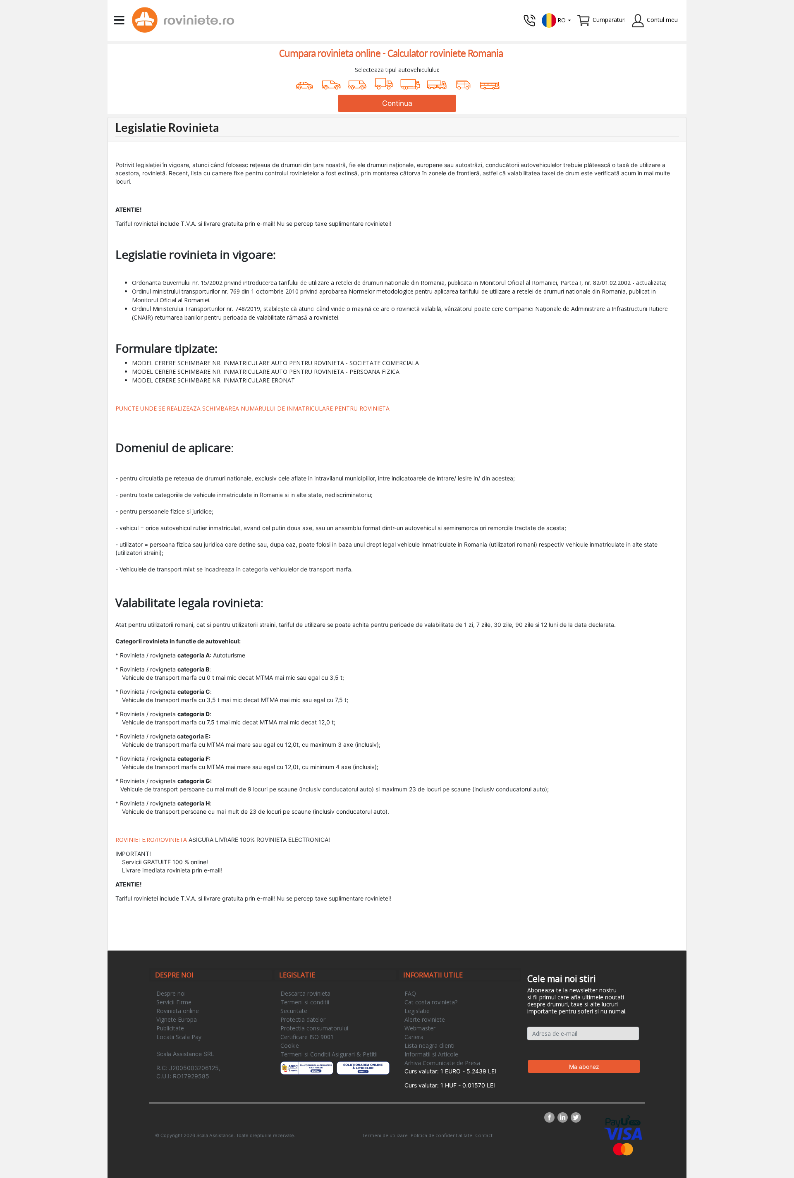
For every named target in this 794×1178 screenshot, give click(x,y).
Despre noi (171, 993)
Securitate (293, 1011)
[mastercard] (623, 1148)
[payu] (623, 1121)
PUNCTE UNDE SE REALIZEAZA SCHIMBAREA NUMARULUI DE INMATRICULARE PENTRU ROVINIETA (252, 408)
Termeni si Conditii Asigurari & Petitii (329, 1054)
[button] (557, 19)
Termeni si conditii (304, 1002)
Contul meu (662, 20)
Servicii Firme (173, 1002)
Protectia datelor (302, 1019)
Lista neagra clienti (429, 1045)
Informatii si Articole (431, 1054)
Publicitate (170, 1028)
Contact (484, 1135)
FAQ (410, 993)
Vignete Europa (176, 1019)
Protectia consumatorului (314, 1028)
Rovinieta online (177, 1011)
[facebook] (550, 1117)
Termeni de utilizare (385, 1135)
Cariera (413, 1037)
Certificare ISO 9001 (307, 1037)
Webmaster (419, 1028)
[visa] (623, 1133)
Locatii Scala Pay (178, 1037)
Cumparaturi (609, 20)
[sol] (363, 1068)
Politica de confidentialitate (441, 1135)
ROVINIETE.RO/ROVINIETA (151, 839)
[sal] (307, 1068)
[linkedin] (564, 1117)
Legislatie (417, 1011)
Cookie (289, 1045)
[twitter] (576, 1117)
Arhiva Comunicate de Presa (442, 1063)
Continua (397, 103)
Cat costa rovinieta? (430, 1002)
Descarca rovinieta (305, 993)
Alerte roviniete (424, 1019)
